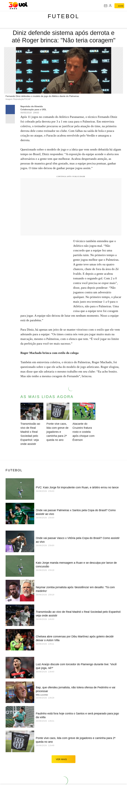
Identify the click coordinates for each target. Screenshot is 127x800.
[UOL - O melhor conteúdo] (18, 5)
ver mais (61, 759)
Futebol (63, 16)
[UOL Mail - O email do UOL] (105, 6)
